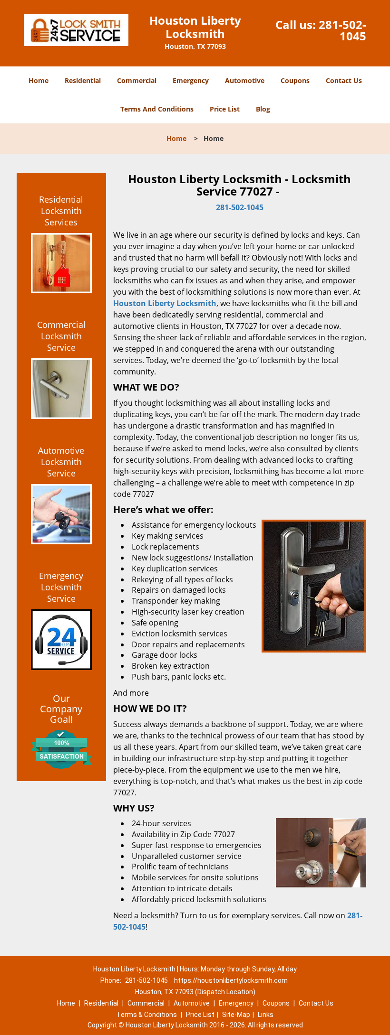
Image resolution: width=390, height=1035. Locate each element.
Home (39, 80)
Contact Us (344, 80)
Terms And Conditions (157, 108)
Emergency (191, 80)
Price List (225, 108)
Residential (83, 80)
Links (265, 1014)
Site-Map (236, 1014)
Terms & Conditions (147, 1014)
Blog (263, 108)
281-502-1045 (342, 30)
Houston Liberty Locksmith (164, 303)
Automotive (244, 80)
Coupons (295, 80)
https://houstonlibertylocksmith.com (231, 980)
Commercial (136, 80)
